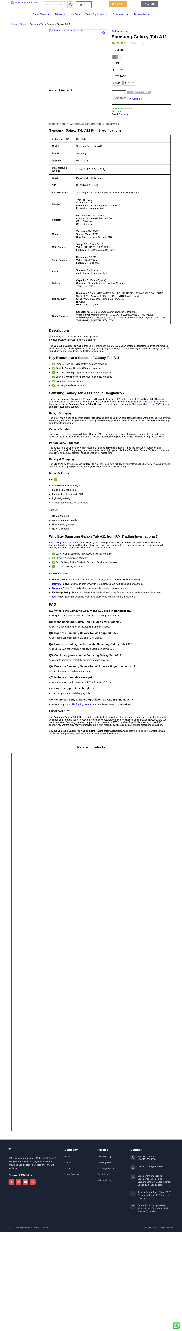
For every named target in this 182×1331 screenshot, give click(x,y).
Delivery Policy (104, 1180)
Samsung (124, 114)
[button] (104, 33)
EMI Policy (102, 1174)
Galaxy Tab (153, 401)
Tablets (58, 14)
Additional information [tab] (85, 124)
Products (69, 1168)
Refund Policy (104, 1156)
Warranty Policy (105, 1162)
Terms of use (167, 1227)
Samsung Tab (37, 24)
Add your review (120, 31)
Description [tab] (57, 124)
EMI (54, 597)
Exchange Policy (105, 1168)
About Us (69, 1156)
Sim (117, 63)
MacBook (75, 14)
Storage (120, 76)
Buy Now (120, 98)
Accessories (140, 14)
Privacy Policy (151, 1227)
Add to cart (140, 92)
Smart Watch (118, 14)
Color (119, 50)
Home (14, 24)
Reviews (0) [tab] (113, 124)
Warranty (57, 588)
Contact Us (70, 1162)
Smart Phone (39, 14)
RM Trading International (82, 401)
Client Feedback (72, 1174)
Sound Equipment (95, 14)
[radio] (114, 57)
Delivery (56, 584)
